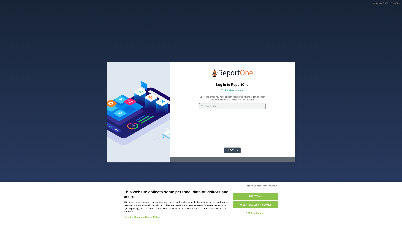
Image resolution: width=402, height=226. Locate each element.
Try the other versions (232, 90)
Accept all (255, 196)
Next (231, 150)
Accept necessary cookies (256, 205)
